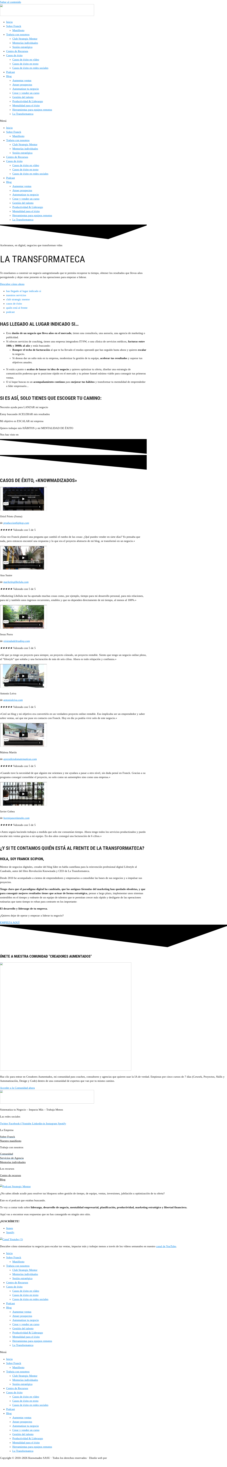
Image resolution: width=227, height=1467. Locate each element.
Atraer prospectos (22, 84)
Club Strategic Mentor (24, 38)
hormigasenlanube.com (16, 817)
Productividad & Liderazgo (27, 101)
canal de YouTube (166, 1246)
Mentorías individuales (25, 42)
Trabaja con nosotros (17, 34)
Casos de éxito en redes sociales (30, 67)
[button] (113, 121)
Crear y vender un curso (25, 92)
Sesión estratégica (22, 47)
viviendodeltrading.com (16, 641)
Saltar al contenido (10, 2)
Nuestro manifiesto (10, 1140)
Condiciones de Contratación (65, 1464)
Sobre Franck (13, 26)
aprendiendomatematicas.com (20, 759)
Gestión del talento (23, 97)
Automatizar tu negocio (25, 88)
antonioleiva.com (13, 699)
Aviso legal (6, 1464)
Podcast (10, 72)
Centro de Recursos (17, 51)
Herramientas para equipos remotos (32, 109)
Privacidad (24, 1464)
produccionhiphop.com (16, 522)
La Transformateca (22, 113)
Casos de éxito (14, 55)
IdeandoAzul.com (118, 1457)
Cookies (39, 1464)
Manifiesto (18, 30)
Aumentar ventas (21, 80)
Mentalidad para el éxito (26, 105)
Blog (9, 76)
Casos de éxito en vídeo (25, 59)
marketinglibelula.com (16, 581)
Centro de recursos (10, 1175)
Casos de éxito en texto (25, 63)
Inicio (9, 22)
